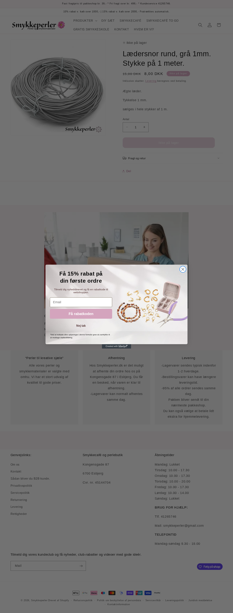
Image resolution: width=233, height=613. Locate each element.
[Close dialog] (183, 269)
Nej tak (81, 325)
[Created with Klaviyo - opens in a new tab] (116, 346)
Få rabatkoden (81, 314)
